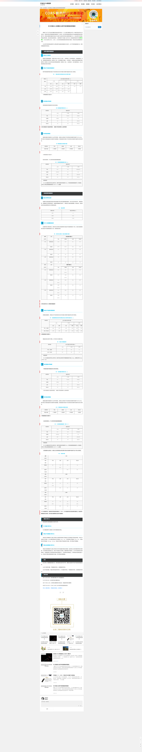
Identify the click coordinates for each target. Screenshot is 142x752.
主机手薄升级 (99, 0)
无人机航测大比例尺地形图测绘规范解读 (61, 664)
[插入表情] (79, 706)
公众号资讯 (45, 7)
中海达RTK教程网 (45, 3)
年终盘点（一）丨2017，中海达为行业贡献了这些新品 (61, 643)
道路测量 (89, 0)
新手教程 (76, 0)
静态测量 (85, 0)
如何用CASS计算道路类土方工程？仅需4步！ (44, 643)
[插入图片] (81, 706)
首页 (41, 7)
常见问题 (93, 0)
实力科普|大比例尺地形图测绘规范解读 (61, 685)
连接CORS (80, 0)
